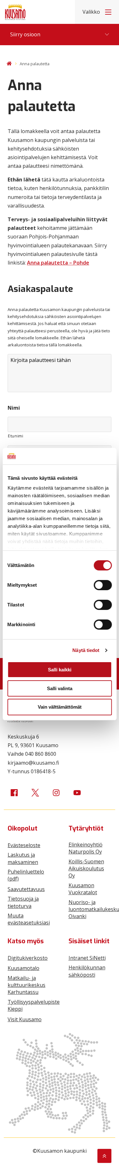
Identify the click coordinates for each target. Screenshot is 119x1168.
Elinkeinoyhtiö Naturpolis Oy (85, 848)
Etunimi (15, 436)
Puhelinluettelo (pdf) (26, 875)
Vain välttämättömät (60, 707)
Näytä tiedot (85, 650)
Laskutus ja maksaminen (23, 858)
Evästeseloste (24, 845)
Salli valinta (59, 688)
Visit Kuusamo (25, 1019)
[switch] (103, 585)
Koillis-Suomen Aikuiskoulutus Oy (86, 868)
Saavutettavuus (26, 889)
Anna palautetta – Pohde (58, 262)
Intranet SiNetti (87, 957)
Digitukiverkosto (28, 957)
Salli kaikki (59, 669)
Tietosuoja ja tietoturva (23, 902)
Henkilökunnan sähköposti (87, 971)
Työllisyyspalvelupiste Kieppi (34, 1005)
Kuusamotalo (23, 968)
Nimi (14, 408)
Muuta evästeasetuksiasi (29, 919)
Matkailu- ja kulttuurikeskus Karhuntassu (26, 985)
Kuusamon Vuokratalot (83, 889)
